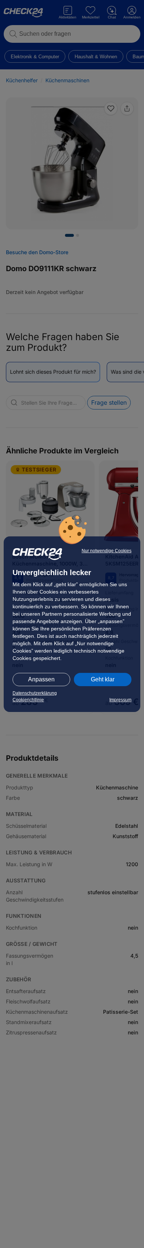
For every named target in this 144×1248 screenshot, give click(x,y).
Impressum (120, 699)
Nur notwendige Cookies (106, 550)
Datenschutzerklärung (35, 693)
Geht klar (102, 679)
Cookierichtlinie (28, 699)
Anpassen (41, 679)
